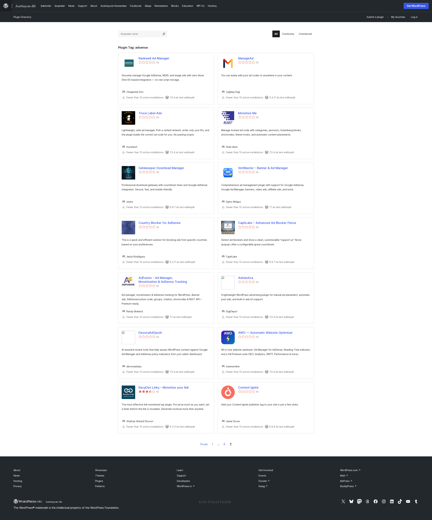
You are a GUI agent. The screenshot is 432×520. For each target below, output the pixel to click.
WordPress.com (350, 470)
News (17, 475)
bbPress (346, 481)
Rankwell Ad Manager (154, 58)
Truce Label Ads (150, 113)
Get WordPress (416, 5)
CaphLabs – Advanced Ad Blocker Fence (267, 223)
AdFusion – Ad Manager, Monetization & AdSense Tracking (163, 279)
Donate (264, 481)
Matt (344, 475)
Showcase (101, 470)
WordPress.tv (186, 486)
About (17, 470)
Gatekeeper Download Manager (161, 168)
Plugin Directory (22, 17)
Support (181, 475)
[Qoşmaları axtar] (163, 34)
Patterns (100, 486)
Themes (99, 475)
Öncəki (204, 444)
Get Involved (266, 470)
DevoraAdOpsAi (150, 332)
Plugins (99, 481)
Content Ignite (248, 387)
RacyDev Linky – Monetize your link (164, 387)
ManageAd (245, 58)
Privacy (18, 486)
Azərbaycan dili (54, 501)
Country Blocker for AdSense (160, 223)
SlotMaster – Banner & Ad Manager (263, 168)
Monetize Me (247, 113)
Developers (183, 481)
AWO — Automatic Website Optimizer (265, 332)
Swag (263, 486)
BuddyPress (348, 486)
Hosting (18, 481)
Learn (180, 470)
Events (262, 475)
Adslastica (245, 278)
